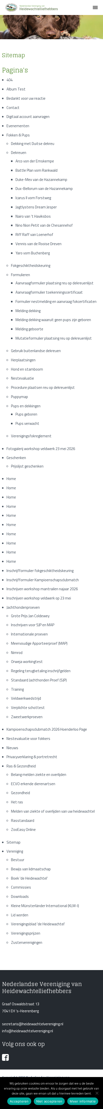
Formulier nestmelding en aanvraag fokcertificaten (56, 301)
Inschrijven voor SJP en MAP (32, 625)
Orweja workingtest (27, 661)
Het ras (17, 802)
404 (9, 80)
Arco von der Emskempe (35, 161)
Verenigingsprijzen (25, 933)
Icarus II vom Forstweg (33, 198)
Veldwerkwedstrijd (26, 698)
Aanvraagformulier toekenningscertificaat (49, 292)
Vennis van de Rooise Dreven (39, 244)
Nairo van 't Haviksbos (33, 216)
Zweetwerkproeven (26, 717)
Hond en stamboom (27, 369)
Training (17, 689)
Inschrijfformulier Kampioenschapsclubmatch (42, 580)
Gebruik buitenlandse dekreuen (36, 351)
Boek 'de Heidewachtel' (29, 878)
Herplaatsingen (23, 360)
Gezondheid (20, 793)
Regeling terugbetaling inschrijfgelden (40, 671)
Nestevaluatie (22, 378)
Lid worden (19, 915)
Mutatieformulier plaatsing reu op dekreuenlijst (54, 338)
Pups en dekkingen (25, 406)
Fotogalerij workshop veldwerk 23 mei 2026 (40, 449)
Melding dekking (28, 311)
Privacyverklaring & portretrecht (31, 757)
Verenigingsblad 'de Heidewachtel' (38, 924)
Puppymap (19, 397)
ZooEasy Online (23, 829)
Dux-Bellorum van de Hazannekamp (44, 188)
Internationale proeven (29, 634)
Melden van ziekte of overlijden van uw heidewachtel (53, 811)
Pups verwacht (27, 423)
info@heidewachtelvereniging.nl (27, 1031)
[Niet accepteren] (96, 1093)
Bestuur (17, 860)
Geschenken (16, 458)
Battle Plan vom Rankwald (37, 170)
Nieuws (12, 748)
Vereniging (14, 851)
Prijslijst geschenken (27, 466)
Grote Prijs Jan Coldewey (30, 616)
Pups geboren (26, 414)
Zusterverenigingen (26, 942)
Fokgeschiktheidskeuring (30, 265)
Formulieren (20, 275)
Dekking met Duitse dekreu (32, 143)
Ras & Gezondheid (21, 766)
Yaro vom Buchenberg (33, 253)
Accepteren (19, 1101)
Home (11, 479)
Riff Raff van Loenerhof (34, 234)
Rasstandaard (22, 820)
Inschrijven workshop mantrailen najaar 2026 (42, 589)
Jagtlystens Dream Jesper (36, 207)
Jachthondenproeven (23, 607)
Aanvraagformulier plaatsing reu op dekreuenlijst (55, 283)
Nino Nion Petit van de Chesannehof (44, 225)
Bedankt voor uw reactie (26, 98)
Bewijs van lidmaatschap (31, 869)
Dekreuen (18, 152)
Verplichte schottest (28, 707)
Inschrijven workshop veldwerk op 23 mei (38, 598)
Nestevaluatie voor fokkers (28, 738)
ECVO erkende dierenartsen (33, 784)
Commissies (21, 887)
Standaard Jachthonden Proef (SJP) (39, 680)
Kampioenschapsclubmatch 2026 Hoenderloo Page (46, 729)
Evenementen (17, 126)
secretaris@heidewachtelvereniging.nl (32, 1024)
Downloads (20, 896)
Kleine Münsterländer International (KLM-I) (45, 906)
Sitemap (13, 842)
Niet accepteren (49, 1101)
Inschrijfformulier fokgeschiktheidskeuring (40, 570)
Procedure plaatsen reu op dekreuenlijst (43, 387)
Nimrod (16, 652)
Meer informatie (83, 1101)
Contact (13, 107)
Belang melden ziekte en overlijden (38, 774)
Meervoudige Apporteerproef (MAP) (39, 643)
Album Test (16, 89)
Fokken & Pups (18, 135)
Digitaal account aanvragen (28, 116)
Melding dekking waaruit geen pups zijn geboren (53, 320)
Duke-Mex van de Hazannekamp (41, 179)
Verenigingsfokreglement (31, 436)
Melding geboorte (29, 329)
